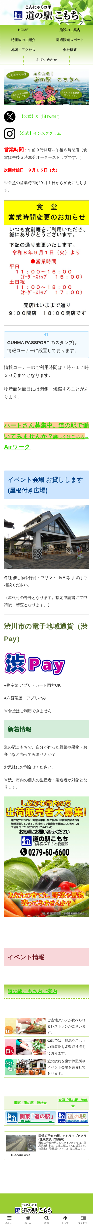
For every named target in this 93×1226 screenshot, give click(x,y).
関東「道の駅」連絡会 (30, 1103)
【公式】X (29, 116)
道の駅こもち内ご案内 (32, 991)
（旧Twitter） (50, 116)
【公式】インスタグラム (38, 133)
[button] (83, 835)
